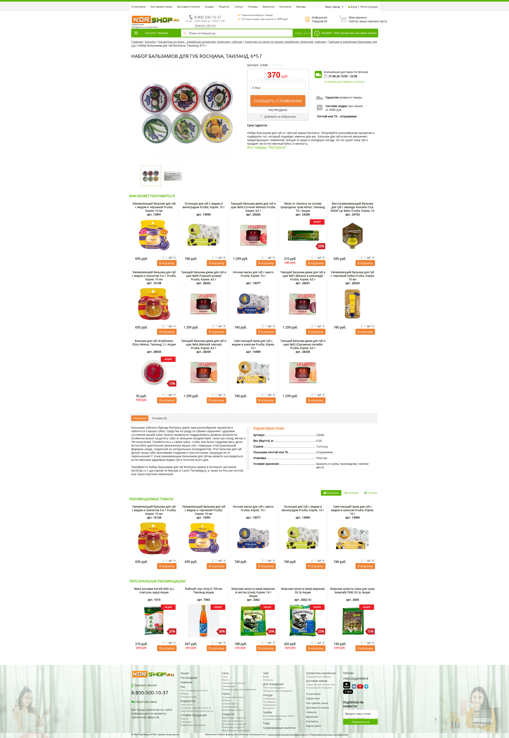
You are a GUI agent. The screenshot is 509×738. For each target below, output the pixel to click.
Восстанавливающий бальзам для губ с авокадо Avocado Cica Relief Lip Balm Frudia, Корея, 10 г (352, 209)
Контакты (285, 6)
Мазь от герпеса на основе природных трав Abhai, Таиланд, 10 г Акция (302, 207)
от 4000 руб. (333, 110)
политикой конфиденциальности (288, 734)
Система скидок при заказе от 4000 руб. (264, 19)
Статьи (238, 6)
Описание (140, 418)
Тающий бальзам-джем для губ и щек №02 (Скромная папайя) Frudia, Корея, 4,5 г (302, 344)
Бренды (301, 6)
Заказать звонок (205, 25)
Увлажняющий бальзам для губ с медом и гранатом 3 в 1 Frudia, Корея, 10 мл (154, 275)
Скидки (209, 6)
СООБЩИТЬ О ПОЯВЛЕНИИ (278, 100)
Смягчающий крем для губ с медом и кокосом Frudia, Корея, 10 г (253, 344)
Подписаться (360, 722)
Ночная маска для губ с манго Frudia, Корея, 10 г (253, 274)
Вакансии (268, 6)
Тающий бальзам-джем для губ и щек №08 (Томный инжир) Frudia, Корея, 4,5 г (203, 275)
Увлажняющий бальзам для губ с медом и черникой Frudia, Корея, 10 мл (154, 207)
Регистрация (369, 7)
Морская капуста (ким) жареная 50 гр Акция (303, 590)
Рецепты (224, 6)
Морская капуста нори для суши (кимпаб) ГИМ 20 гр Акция (352, 590)
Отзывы (253, 6)
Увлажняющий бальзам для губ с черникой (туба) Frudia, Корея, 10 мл (352, 275)
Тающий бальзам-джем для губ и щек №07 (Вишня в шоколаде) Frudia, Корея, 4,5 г (302, 275)
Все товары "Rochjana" (266, 147)
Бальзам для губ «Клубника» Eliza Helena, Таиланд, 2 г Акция (154, 342)
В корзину (167, 263)
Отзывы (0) (159, 418)
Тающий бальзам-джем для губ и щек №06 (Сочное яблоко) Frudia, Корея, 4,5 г (253, 207)
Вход (354, 7)
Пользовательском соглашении (329, 734)
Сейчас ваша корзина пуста (363, 19)
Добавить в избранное (280, 116)
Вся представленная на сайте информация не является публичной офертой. (151, 713)
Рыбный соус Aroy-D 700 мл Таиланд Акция (203, 590)
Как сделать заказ (161, 6)
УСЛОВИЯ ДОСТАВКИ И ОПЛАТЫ (344, 82)
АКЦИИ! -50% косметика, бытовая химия (349, 33)
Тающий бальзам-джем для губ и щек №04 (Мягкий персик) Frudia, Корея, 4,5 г (203, 344)
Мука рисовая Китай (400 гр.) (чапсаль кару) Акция (154, 590)
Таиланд (322, 446)
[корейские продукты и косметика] (133, 13)
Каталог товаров (156, 33)
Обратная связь (146, 702)
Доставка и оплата (188, 6)
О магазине (138, 6)
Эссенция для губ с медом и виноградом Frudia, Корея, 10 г (204, 205)
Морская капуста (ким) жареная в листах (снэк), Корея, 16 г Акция (253, 592)
